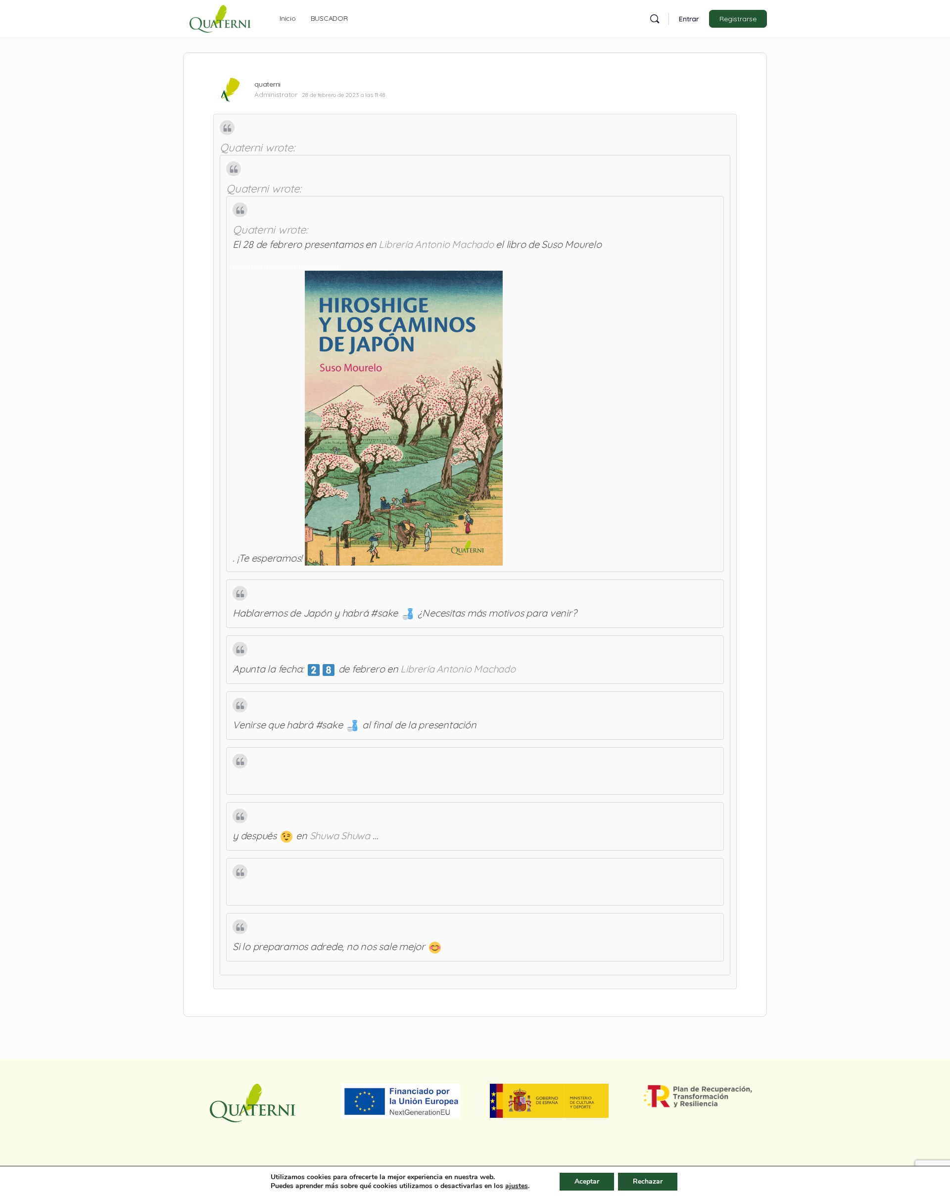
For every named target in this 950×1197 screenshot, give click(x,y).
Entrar (689, 18)
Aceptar (586, 1181)
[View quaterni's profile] (230, 89)
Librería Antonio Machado (436, 244)
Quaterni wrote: (257, 147)
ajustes (516, 1186)
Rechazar (648, 1181)
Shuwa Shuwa (340, 835)
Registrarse (738, 18)
